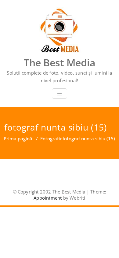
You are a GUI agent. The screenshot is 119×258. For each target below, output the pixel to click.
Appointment (48, 198)
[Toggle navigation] (59, 93)
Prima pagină (18, 138)
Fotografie (51, 138)
